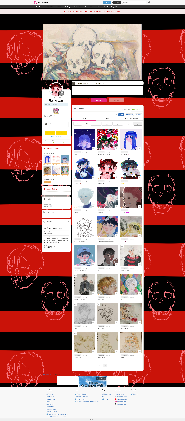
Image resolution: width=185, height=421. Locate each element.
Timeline (39, 7)
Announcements (119, 394)
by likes (130, 115)
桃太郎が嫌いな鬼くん (104, 154)
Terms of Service (82, 394)
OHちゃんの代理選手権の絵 (106, 241)
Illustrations (77, 7)
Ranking (67, 7)
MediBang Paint (51, 399)
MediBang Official (122, 396)
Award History (52, 189)
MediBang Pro (50, 396)
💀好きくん (101, 183)
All (138, 123)
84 (53, 143)
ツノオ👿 (123, 241)
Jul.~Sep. (117, 123)
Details (49, 221)
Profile (49, 199)
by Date (121, 115)
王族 (122, 299)
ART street (50, 394)
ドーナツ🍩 (77, 183)
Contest (58, 7)
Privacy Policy (81, 399)
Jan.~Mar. (96, 123)
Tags (107, 118)
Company (135, 394)
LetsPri (48, 401)
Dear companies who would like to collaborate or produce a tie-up (58, 415)
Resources (88, 7)
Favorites (93, 148)
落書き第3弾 (101, 357)
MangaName (50, 407)
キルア (76, 212)
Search (143, 2)
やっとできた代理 (79, 299)
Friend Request (50, 133)
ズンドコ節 (101, 328)
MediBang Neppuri (111, 7)
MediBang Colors (51, 409)
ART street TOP (47, 374)
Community (49, 7)
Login (117, 2)
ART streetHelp (106, 394)
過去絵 (123, 357)
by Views (138, 115)
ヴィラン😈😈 (125, 212)
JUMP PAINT (50, 404)
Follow (61, 133)
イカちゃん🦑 (125, 154)
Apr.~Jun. (107, 123)
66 (63, 143)
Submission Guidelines (81, 396)
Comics (98, 7)
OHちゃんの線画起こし (81, 241)
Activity (116, 100)
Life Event (50, 212)
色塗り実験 (101, 299)
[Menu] (149, 2)
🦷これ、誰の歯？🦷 (80, 270)
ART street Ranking (54, 148)
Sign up (107, 2)
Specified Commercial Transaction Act (87, 401)
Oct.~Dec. (128, 123)
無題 (75, 154)
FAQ (103, 396)
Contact (107, 399)
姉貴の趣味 (77, 357)
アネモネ (100, 212)
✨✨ (122, 183)
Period (84, 118)
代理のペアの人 (125, 270)
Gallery (98, 100)
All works (126, 109)
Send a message (56, 137)
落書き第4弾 (124, 328)
